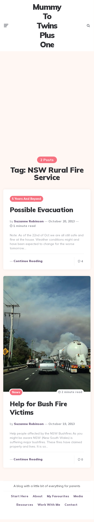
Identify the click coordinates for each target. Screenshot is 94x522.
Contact (71, 505)
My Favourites (58, 496)
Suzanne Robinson (29, 221)
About (38, 496)
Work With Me (49, 505)
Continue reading (28, 261)
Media (78, 496)
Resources (24, 505)
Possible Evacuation (41, 210)
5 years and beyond (26, 198)
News (16, 392)
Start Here (19, 496)
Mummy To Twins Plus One (47, 25)
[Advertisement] (47, 101)
